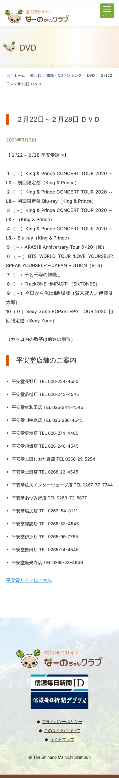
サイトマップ (62, 739)
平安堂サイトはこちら (29, 580)
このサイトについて (62, 730)
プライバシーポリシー (62, 721)
